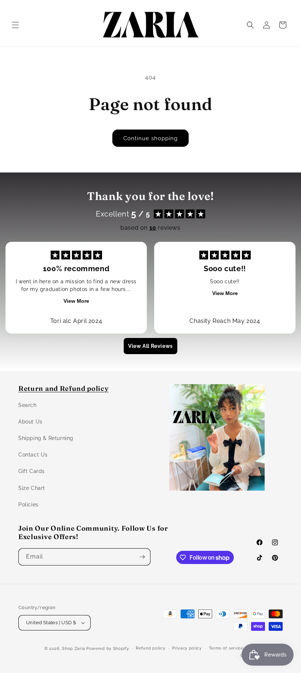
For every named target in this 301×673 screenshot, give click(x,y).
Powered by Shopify (107, 648)
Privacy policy (187, 648)
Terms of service (226, 648)
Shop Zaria (73, 648)
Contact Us (33, 455)
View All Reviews (150, 346)
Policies (28, 505)
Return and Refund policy (63, 388)
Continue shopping (150, 138)
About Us (30, 422)
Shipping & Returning (45, 438)
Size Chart (31, 488)
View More (76, 301)
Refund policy (150, 648)
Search (27, 405)
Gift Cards (31, 471)
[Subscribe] (142, 556)
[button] (15, 25)
